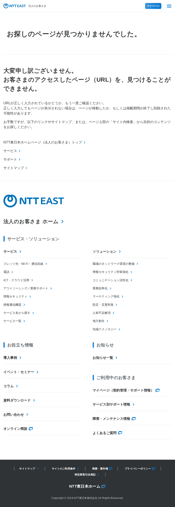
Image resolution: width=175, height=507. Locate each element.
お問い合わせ (13, 414)
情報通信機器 (12, 304)
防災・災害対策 (103, 304)
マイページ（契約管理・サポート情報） (123, 390)
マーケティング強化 (106, 296)
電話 (6, 272)
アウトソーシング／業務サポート (25, 288)
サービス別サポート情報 (111, 404)
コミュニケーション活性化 (110, 280)
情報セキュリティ (15, 296)
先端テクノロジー (105, 329)
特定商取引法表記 (85, 474)
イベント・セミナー (18, 372)
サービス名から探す (16, 312)
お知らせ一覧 (103, 357)
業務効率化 (100, 288)
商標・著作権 (100, 468)
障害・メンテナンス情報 (111, 418)
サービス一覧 (12, 321)
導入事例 (10, 357)
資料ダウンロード (17, 400)
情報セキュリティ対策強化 (110, 272)
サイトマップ (27, 468)
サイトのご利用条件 (64, 468)
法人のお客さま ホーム (30, 221)
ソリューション (105, 251)
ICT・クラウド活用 (16, 280)
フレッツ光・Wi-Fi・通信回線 (23, 263)
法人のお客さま (37, 5)
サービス (10, 251)
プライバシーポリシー (138, 468)
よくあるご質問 (105, 433)
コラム (8, 386)
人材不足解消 (102, 312)
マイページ (153, 5)
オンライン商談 (15, 428)
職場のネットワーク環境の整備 (113, 263)
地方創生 (99, 321)
